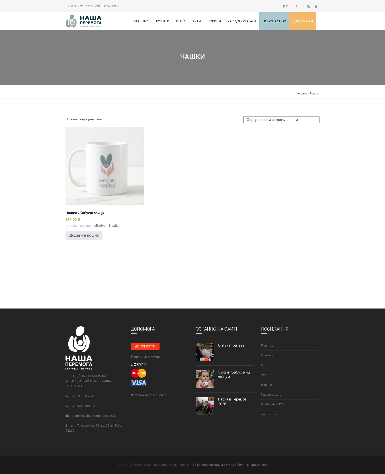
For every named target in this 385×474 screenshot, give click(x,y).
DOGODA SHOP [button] (274, 21)
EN (295, 6)
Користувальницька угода (216, 464)
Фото (180, 21)
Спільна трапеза (231, 345)
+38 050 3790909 (106, 6)
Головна (301, 93)
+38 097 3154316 (80, 6)
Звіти (196, 21)
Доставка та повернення (148, 395)
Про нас (141, 21)
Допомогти (303, 21)
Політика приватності (252, 464)
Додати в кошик (84, 235)
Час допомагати (241, 21)
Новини (214, 21)
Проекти (162, 21)
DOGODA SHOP (272, 404)
